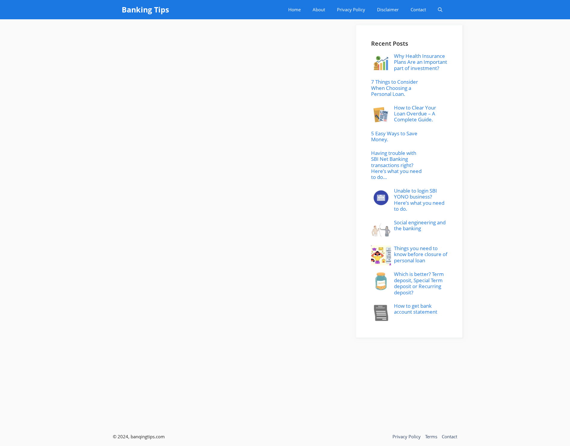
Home (294, 9)
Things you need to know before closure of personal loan (420, 254)
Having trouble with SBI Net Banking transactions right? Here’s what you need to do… (396, 165)
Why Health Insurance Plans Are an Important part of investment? (420, 62)
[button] (440, 9)
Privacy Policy (351, 9)
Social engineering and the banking (420, 225)
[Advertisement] (409, 379)
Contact (418, 9)
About (319, 9)
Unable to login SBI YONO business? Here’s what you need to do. (419, 199)
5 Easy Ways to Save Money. (394, 136)
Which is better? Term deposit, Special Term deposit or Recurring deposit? (419, 283)
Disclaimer (388, 9)
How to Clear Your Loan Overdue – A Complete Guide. (415, 113)
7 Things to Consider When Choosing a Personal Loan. (394, 87)
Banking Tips (145, 9)
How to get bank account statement (415, 308)
